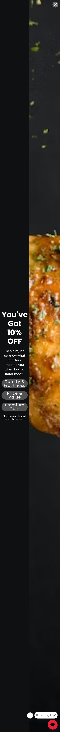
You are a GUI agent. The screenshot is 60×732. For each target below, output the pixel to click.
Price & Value (14, 395)
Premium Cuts (14, 407)
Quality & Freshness (15, 383)
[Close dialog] (55, 5)
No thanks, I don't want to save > (14, 417)
